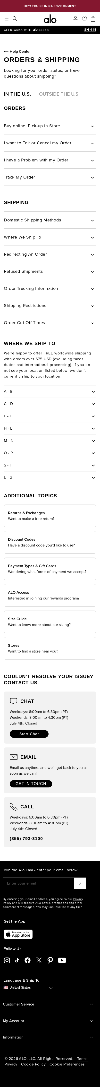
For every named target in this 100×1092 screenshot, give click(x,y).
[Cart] (93, 19)
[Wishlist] (84, 18)
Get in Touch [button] (31, 784)
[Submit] (80, 883)
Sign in (90, 30)
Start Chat (29, 734)
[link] (44, 30)
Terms (82, 1058)
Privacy (11, 1064)
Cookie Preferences (67, 1064)
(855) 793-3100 (26, 838)
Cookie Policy (33, 1064)
